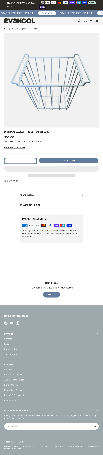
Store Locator (10, 349)
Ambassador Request (14, 380)
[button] (51, 169)
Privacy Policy (43, 446)
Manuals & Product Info (14, 395)
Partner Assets (11, 400)
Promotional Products (14, 390)
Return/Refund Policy (75, 446)
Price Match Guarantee (14, 147)
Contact (8, 339)
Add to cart (68, 161)
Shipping (18, 141)
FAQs (6, 344)
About (9, 58)
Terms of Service (28, 446)
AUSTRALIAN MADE (15, 28)
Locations (10, 40)
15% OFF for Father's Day (75, 13)
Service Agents (13, 46)
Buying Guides (11, 385)
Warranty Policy (93, 446)
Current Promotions (11, 446)
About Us (51, 294)
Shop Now (45, 13)
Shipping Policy (58, 446)
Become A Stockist (13, 374)
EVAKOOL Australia (17, 442)
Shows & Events (13, 52)
